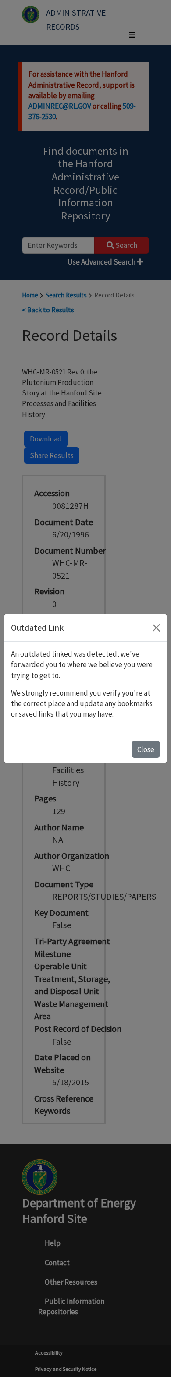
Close (145, 749)
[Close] (156, 628)
